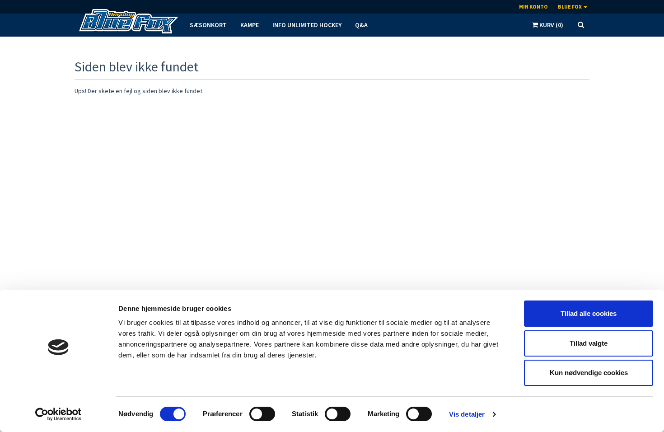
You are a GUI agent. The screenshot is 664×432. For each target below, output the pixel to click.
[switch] (262, 414)
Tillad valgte (589, 343)
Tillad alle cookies (589, 313)
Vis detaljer (467, 414)
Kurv (550, 25)
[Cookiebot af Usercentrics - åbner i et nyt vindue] (58, 414)
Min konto (533, 6)
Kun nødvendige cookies (589, 372)
